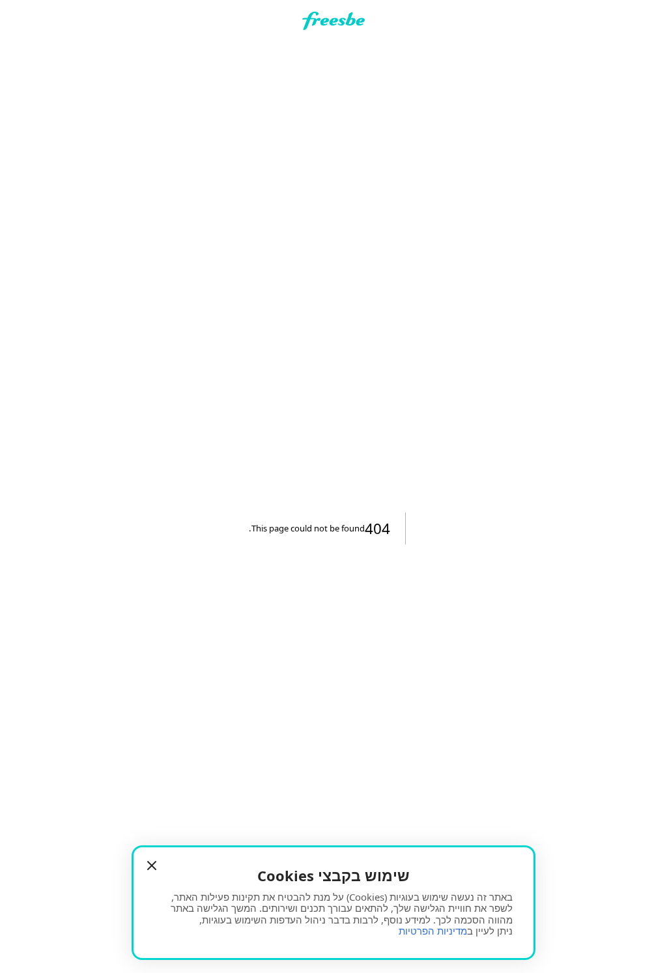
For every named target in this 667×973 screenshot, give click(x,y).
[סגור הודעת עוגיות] (152, 865)
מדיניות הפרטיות (433, 930)
